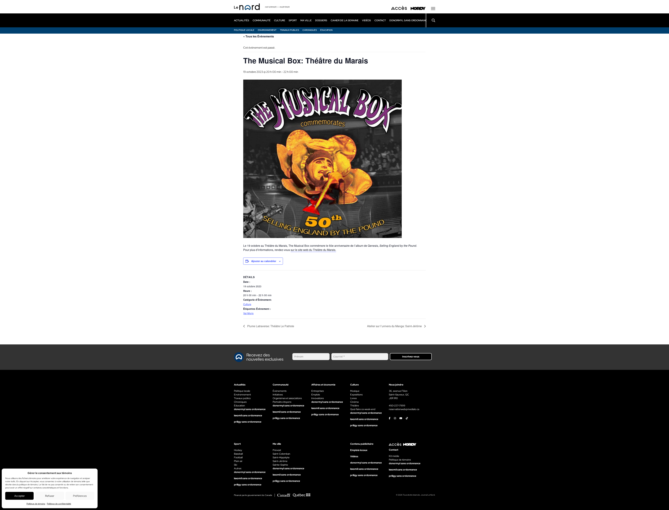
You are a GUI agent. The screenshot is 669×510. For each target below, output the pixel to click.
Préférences (80, 496)
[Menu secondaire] (433, 8)
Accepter (19, 496)
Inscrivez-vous (410, 356)
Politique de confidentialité (59, 503)
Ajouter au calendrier (263, 261)
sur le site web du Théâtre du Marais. (313, 250)
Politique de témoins (35, 503)
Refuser (49, 496)
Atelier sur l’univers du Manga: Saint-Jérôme (394, 326)
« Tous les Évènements (258, 36)
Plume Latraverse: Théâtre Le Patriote (270, 326)
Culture (247, 304)
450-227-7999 (397, 405)
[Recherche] (430, 20)
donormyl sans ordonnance (409, 20)
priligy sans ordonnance (247, 421)
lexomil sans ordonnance (248, 415)
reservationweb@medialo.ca (404, 409)
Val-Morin (248, 313)
